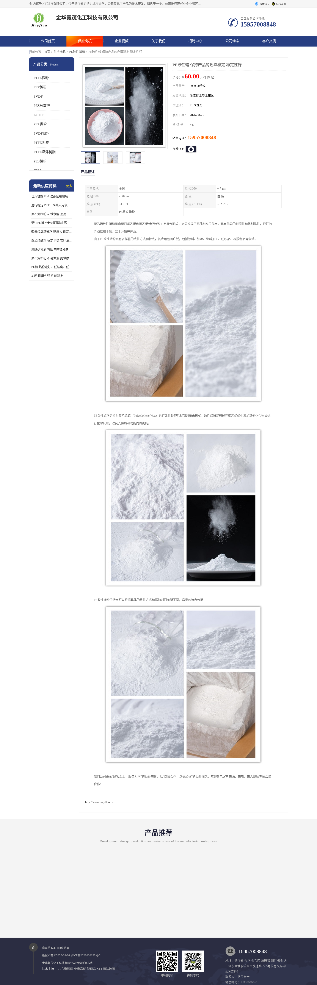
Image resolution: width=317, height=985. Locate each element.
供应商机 (85, 41)
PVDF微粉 (42, 133)
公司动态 (232, 41)
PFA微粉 (40, 124)
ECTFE (39, 115)
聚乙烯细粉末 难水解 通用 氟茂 (51, 214)
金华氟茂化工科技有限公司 (59, 963)
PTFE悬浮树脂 (45, 152)
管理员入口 (94, 969)
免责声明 (80, 969)
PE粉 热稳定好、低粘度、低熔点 (51, 267)
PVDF (38, 96)
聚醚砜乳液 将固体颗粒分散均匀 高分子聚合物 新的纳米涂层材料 (51, 249)
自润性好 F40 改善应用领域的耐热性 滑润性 (51, 196)
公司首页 (48, 41)
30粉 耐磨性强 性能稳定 (47, 275)
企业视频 (122, 41)
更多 (69, 186)
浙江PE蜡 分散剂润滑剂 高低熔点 (51, 222)
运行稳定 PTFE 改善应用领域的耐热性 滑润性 (51, 205)
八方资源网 (65, 969)
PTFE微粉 (41, 78)
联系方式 (48, 52)
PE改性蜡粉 (77, 51)
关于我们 (158, 41)
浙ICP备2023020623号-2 (86, 955)
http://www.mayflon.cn (99, 802)
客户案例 (269, 41)
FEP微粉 (40, 87)
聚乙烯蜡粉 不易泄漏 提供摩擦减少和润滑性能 (51, 258)
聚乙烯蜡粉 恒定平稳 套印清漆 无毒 (51, 240)
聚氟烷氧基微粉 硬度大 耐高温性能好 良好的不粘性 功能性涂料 (51, 231)
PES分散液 (42, 106)
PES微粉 (40, 161)
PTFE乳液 (41, 143)
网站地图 (109, 969)
